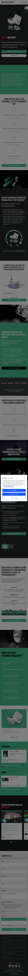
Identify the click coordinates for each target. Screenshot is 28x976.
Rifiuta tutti (14, 490)
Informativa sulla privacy (8, 486)
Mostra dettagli (14, 498)
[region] (14, 488)
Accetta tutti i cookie (14, 494)
